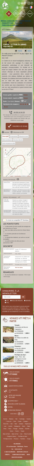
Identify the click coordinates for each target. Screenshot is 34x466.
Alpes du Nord (6, 434)
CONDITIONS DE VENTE (18, 454)
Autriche (5, 419)
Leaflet (11, 176)
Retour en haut (29, 461)
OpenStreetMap (18, 176)
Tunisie (17, 431)
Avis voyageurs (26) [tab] (8, 143)
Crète (14, 421)
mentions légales (22, 452)
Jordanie (21, 423)
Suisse (11, 431)
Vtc (7, 302)
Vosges (29, 438)
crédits (7, 454)
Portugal (15, 428)
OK (23, 297)
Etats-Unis (5, 423)
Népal (28, 426)
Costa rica (8, 421)
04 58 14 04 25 (19, 112)
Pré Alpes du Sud (7, 438)
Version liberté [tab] (17, 140)
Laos (5, 426)
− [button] (5, 152)
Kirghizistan (28, 423)
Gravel (28, 300)
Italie (16, 423)
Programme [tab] (13, 136)
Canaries (29, 419)
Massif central (27, 434)
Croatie (19, 421)
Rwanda (21, 428)
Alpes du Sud (15, 434)
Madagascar (17, 426)
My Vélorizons (23, 7)
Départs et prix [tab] (23, 136)
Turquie (22, 431)
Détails (26, 95)
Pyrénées (22, 438)
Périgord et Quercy (11, 436)
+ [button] (5, 150)
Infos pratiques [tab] (7, 140)
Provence (16, 438)
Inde (11, 423)
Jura (21, 434)
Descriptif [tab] (5, 136)
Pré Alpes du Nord (22, 436)
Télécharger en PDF (18, 132)
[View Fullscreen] (5, 156)
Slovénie (27, 428)
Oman (4, 428)
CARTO (28, 176)
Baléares (11, 419)
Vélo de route (17, 300)
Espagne (25, 421)
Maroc (23, 426)
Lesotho (10, 426)
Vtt (7, 300)
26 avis (6, 106)
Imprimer (6, 132)
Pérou (9, 428)
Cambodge (22, 419)
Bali (16, 419)
